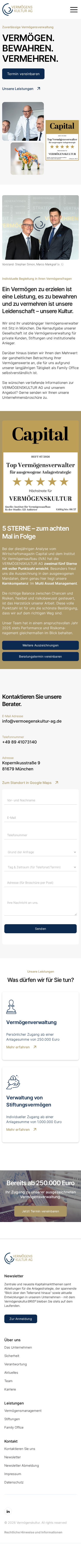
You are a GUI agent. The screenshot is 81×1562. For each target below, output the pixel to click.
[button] (74, 9)
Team (8, 1381)
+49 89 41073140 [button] (19, 742)
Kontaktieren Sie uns (19, 1449)
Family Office (14, 1427)
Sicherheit (11, 1356)
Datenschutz (14, 1482)
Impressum (12, 1474)
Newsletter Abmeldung (21, 1465)
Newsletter (12, 1457)
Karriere (10, 1389)
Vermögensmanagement (22, 1411)
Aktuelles (11, 1372)
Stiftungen (12, 1419)
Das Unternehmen (18, 1347)
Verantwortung (15, 1364)
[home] (34, 9)
